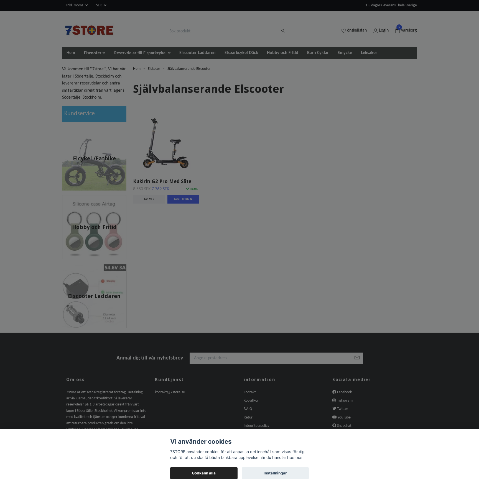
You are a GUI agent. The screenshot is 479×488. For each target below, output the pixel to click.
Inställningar (275, 473)
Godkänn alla (204, 473)
